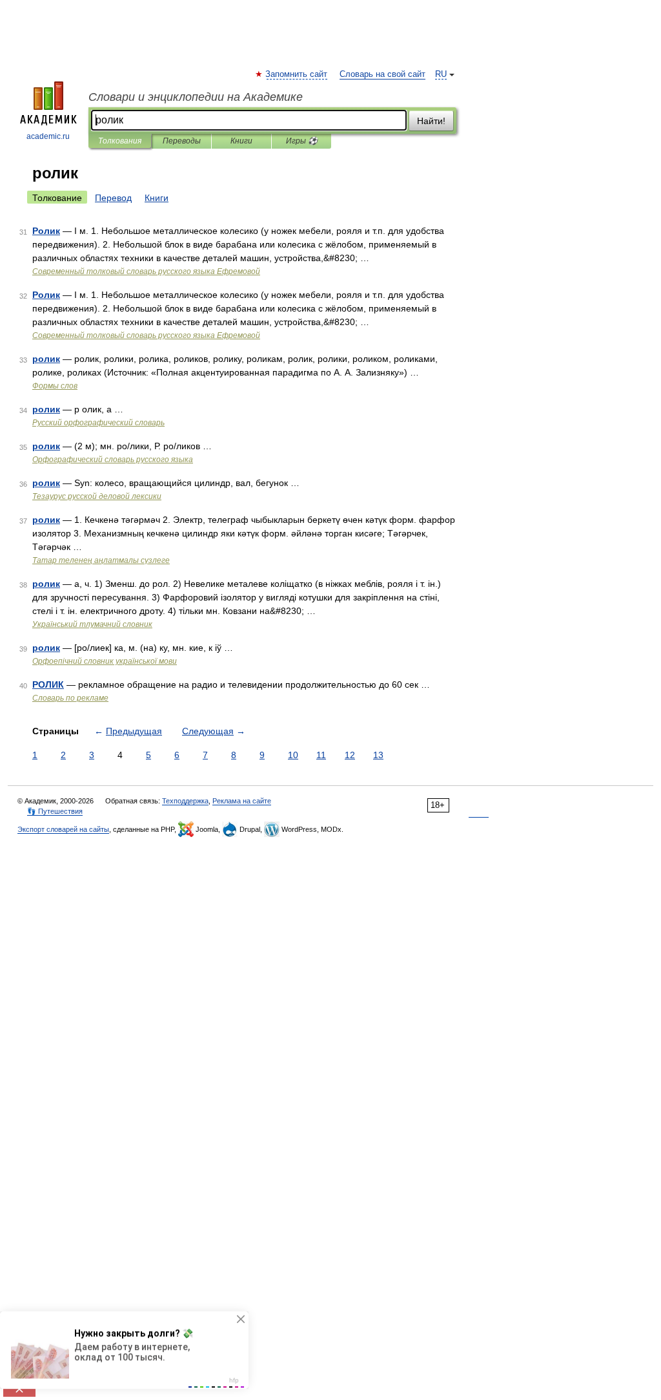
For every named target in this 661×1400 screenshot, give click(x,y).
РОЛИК (48, 684)
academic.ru (48, 136)
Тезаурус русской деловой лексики (96, 496)
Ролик (46, 231)
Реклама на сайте (241, 801)
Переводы (182, 140)
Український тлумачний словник (92, 624)
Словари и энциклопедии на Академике (195, 96)
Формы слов (54, 385)
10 (293, 755)
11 (321, 755)
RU (441, 74)
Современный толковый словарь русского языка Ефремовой (146, 271)
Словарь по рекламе (70, 698)
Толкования (119, 140)
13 (378, 755)
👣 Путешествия (55, 811)
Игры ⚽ (302, 140)
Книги (241, 140)
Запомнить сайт (297, 74)
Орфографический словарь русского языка (112, 459)
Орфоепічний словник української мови (104, 661)
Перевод (113, 198)
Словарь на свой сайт (382, 74)
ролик (46, 359)
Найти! (431, 121)
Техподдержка (185, 801)
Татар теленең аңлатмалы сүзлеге (101, 560)
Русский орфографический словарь (98, 422)
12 (350, 755)
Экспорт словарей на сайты (63, 829)
